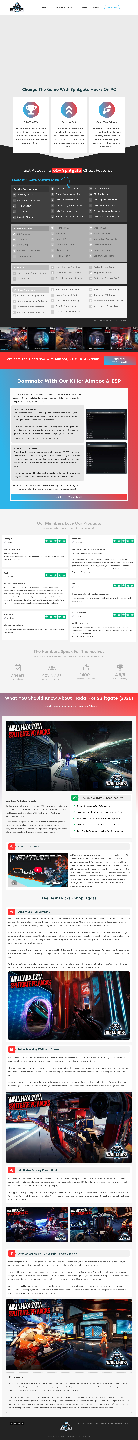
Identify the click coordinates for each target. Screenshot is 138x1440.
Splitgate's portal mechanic (60, 1192)
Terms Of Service (84, 1436)
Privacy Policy (72, 1436)
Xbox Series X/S (26, 816)
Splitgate (22, 821)
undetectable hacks (92, 1279)
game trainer (88, 1397)
